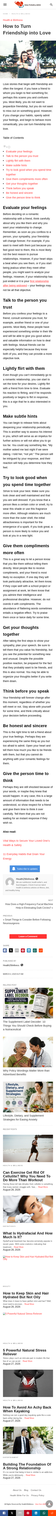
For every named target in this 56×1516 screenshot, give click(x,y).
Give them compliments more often (27, 179)
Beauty (6, 1286)
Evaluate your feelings (19, 151)
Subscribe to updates (27, 869)
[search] (51, 4)
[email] (20, 1513)
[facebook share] (5, 950)
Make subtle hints (16, 165)
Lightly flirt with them (18, 160)
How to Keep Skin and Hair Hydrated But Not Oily (26, 1295)
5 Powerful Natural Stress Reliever (24, 1352)
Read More (43, 1187)
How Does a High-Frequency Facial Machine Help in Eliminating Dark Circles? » (29, 905)
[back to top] (49, 1504)
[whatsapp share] (35, 950)
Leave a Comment (28, 936)
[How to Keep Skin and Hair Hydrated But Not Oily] (28, 1269)
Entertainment (11, 1457)
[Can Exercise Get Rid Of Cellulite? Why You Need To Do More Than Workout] (28, 1148)
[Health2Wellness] (27, 4)
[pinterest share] (23, 950)
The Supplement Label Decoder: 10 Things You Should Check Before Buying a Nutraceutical (27, 1025)
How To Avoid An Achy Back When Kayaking (27, 1409)
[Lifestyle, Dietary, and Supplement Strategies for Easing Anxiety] (28, 1097)
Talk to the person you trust (22, 156)
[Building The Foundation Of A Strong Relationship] (28, 1440)
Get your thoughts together (22, 183)
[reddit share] (41, 950)
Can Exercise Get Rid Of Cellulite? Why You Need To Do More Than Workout (26, 1176)
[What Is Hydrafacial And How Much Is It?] (28, 1209)
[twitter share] (11, 950)
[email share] (17, 950)
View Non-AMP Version (43, 1504)
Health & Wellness (20, 14)
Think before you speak (20, 188)
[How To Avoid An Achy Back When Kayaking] (28, 1383)
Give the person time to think (23, 197)
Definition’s (9, 1226)
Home (5, 14)
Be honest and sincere (19, 192)
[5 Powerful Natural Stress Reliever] (28, 1326)
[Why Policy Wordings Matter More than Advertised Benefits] (28, 1052)
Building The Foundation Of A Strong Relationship (27, 1466)
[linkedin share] (29, 950)
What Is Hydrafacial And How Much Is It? (28, 1235)
